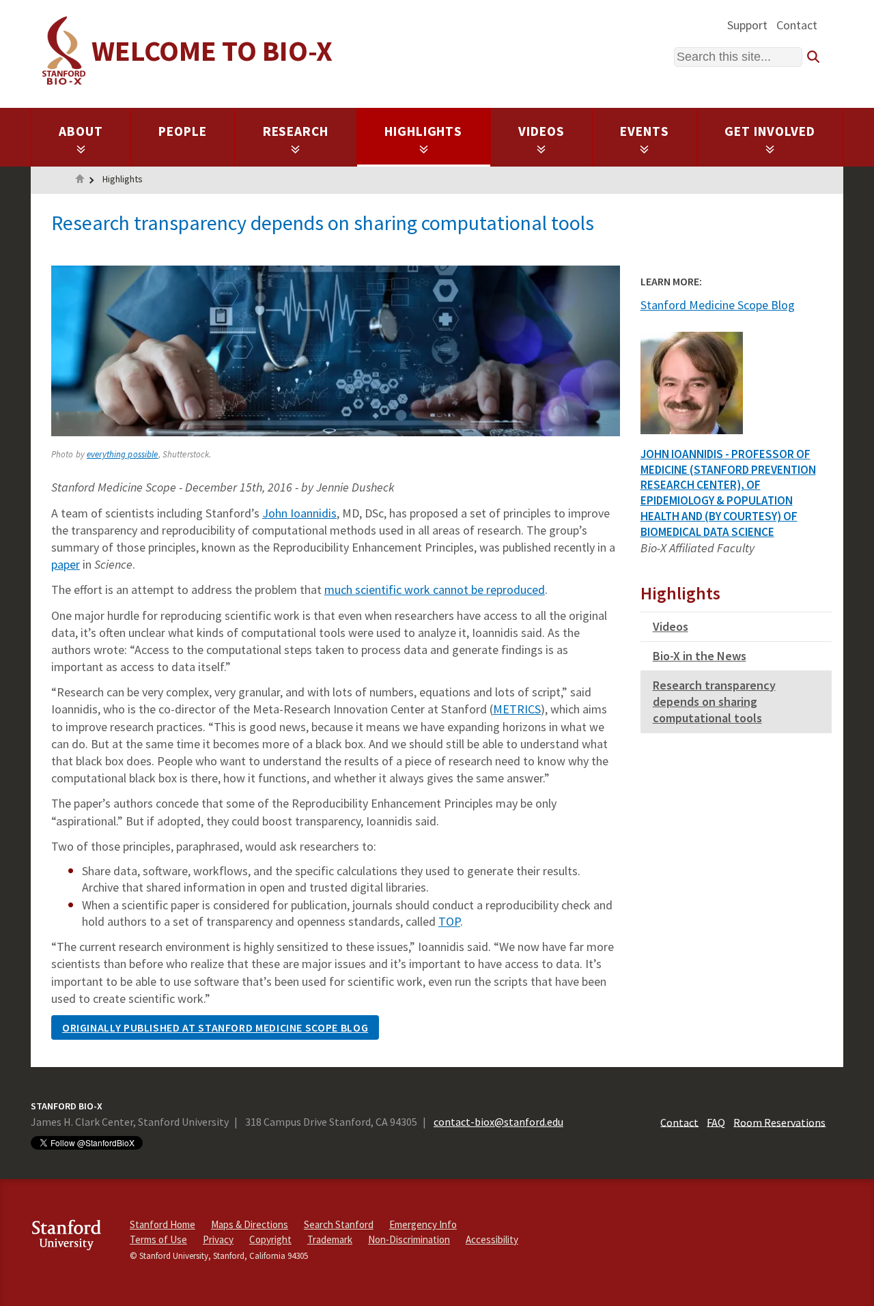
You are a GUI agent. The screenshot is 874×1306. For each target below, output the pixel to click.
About (81, 131)
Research (296, 131)
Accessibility (492, 1239)
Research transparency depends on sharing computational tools (714, 701)
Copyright (270, 1239)
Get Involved (769, 131)
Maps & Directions (249, 1224)
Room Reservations (779, 1121)
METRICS (517, 709)
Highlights (423, 131)
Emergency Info (423, 1224)
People (182, 131)
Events (644, 131)
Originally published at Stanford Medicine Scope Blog (215, 1027)
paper (65, 564)
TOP (449, 921)
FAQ (716, 1121)
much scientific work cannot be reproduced (434, 589)
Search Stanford (338, 1224)
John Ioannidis (299, 513)
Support (747, 25)
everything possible (122, 454)
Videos (541, 131)
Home (80, 180)
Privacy (218, 1239)
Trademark (329, 1239)
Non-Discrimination (409, 1239)
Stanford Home (162, 1224)
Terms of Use (158, 1239)
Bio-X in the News (699, 656)
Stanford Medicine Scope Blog (717, 305)
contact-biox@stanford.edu (498, 1121)
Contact (796, 25)
